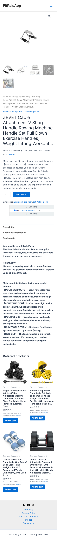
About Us (28, 509)
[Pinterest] (33, 505)
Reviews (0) (9, 238)
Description (9, 227)
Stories (28, 520)
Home (5, 96)
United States (28, 210)
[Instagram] (28, 505)
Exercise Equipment (19, 96)
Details (11, 154)
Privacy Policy (28, 513)
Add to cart (21, 194)
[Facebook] (24, 505)
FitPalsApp (12, 5)
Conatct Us (28, 523)
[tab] (28, 227)
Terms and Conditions (29, 516)
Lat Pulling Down (32, 111)
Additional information (14, 232)
